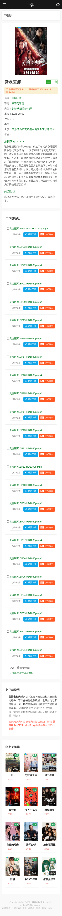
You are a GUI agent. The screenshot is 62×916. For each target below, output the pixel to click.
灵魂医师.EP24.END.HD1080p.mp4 (28, 228)
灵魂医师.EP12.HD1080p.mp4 (25, 448)
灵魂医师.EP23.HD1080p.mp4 (25, 246)
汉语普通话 (18, 103)
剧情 (14, 108)
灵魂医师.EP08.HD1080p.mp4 (25, 521)
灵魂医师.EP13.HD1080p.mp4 (25, 430)
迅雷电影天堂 (20, 908)
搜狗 (44, 908)
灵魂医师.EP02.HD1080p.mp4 (25, 631)
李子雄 (45, 129)
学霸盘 (31, 908)
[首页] (31, 5)
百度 (38, 908)
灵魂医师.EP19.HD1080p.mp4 (25, 320)
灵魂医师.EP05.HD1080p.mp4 (25, 576)
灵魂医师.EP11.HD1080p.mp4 (25, 466)
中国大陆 (17, 98)
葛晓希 (38, 129)
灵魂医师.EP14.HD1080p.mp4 (25, 411)
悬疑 (19, 108)
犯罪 (29, 108)
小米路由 (49, 234)
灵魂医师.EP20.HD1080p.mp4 (25, 302)
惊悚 (24, 108)
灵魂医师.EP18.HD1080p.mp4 (25, 338)
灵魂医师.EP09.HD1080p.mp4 (25, 503)
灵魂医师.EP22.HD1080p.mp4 (25, 265)
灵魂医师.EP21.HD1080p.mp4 (25, 283)
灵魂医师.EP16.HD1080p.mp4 (25, 375)
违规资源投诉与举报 (22, 673)
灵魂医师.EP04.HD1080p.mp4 (25, 595)
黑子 (52, 129)
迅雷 (50, 908)
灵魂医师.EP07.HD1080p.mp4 (25, 540)
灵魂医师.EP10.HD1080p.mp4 (25, 485)
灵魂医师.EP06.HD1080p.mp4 (25, 558)
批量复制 (24, 667)
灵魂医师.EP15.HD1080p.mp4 (25, 393)
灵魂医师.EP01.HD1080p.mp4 (25, 649)
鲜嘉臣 (30, 129)
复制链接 (16, 234)
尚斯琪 (23, 129)
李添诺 (15, 129)
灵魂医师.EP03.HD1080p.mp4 (25, 613)
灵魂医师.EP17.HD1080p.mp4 (25, 356)
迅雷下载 (32, 234)
